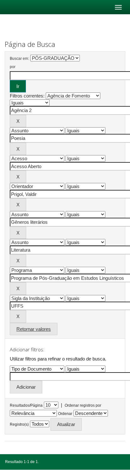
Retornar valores (33, 329)
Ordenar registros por (83, 405)
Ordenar (65, 413)
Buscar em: (19, 58)
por (12, 67)
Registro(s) (19, 424)
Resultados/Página (26, 405)
